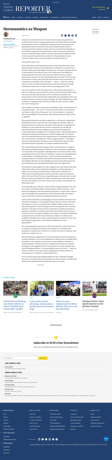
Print (76, 35)
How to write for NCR (76, 417)
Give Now (33, 414)
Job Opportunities (75, 420)
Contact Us (73, 414)
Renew (100, 17)
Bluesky (39, 439)
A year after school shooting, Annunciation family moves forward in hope (42, 305)
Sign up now (101, 9)
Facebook (46, 439)
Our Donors (33, 429)
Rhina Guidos (94, 310)
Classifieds (6, 447)
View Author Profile (7, 41)
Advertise (6, 453)
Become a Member (35, 417)
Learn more (11, 47)
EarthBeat (55, 17)
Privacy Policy (95, 420)
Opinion (35, 17)
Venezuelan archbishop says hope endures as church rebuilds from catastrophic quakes (14, 305)
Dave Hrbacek (34, 312)
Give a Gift (53, 420)
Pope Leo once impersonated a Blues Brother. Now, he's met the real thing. (66, 305)
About (92, 414)
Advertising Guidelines (35, 444)
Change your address (76, 426)
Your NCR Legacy (35, 426)
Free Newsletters (55, 423)
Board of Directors (96, 426)
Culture (27, 17)
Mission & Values (96, 417)
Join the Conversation (9, 44)
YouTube (50, 439)
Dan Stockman (86, 310)
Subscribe (106, 17)
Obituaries (6, 450)
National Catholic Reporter (106, 439)
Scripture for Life (8, 429)
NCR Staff (59, 312)
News (13, 17)
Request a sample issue (57, 429)
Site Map (57, 444)
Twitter (43, 439)
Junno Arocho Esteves (9, 312)
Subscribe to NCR (55, 414)
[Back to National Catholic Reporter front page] (27, 10)
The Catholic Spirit (43, 312)
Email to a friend (72, 35)
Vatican (19, 17)
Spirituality (44, 17)
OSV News (18, 312)
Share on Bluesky (62, 35)
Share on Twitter (69, 35)
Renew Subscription (56, 417)
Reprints (73, 429)
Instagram (53, 439)
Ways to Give (33, 423)
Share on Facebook (65, 35)
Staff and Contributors (98, 423)
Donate (94, 17)
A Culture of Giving (36, 420)
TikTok (57, 439)
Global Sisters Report (68, 17)
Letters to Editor (75, 423)
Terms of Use (44, 444)
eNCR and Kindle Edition (57, 426)
